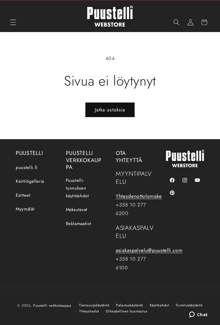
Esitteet (23, 195)
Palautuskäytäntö (129, 305)
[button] (13, 22)
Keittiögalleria (30, 181)
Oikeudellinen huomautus (127, 311)
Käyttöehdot (159, 305)
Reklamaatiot (78, 223)
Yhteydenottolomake (139, 196)
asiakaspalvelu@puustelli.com (149, 250)
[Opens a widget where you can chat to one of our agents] (198, 315)
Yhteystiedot (89, 311)
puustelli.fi (27, 167)
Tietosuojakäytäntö (94, 305)
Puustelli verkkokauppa (52, 305)
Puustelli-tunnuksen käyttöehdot (77, 188)
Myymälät (25, 209)
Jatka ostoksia (110, 109)
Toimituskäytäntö (189, 305)
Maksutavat (77, 209)
